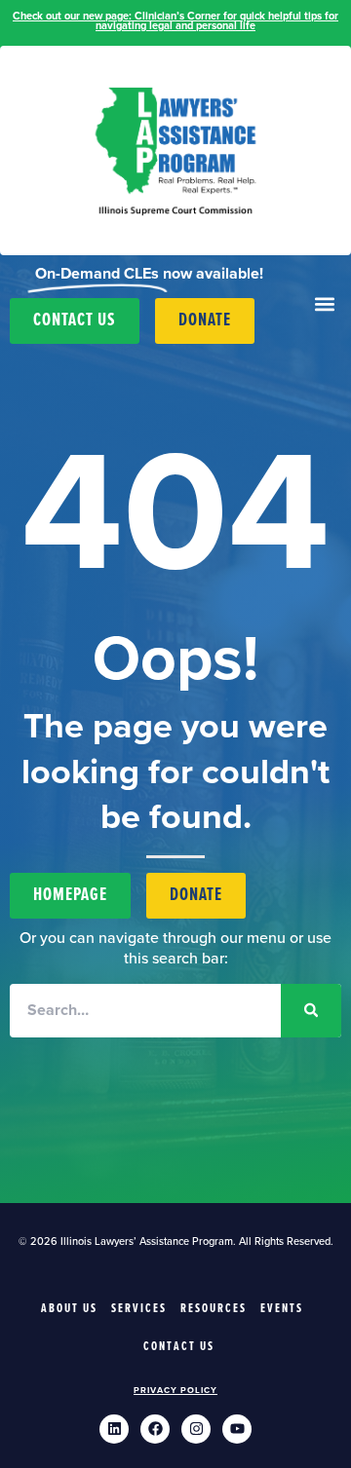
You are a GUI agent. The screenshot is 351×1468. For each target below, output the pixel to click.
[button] (324, 304)
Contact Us (178, 1346)
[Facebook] (155, 1429)
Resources (213, 1308)
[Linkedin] (114, 1429)
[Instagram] (196, 1429)
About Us (69, 1308)
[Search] (311, 1010)
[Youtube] (237, 1429)
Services (139, 1308)
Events (281, 1308)
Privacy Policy (175, 1390)
